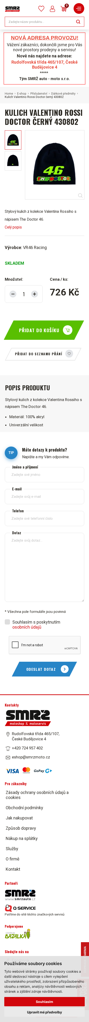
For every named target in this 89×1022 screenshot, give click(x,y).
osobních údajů (26, 627)
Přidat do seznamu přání (38, 353)
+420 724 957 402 (27, 748)
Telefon (18, 510)
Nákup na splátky (22, 838)
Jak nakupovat (19, 817)
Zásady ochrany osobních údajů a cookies (37, 795)
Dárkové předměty (63, 93)
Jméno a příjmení (25, 466)
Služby (12, 848)
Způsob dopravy (21, 828)
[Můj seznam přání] (41, 9)
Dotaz (16, 532)
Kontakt (13, 869)
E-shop (21, 93)
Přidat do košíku (39, 330)
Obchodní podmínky (24, 807)
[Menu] (79, 8)
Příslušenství (38, 93)
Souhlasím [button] (44, 1002)
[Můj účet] (52, 9)
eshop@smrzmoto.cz (31, 757)
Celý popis (13, 227)
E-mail (17, 488)
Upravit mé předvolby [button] (44, 1012)
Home (9, 93)
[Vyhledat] (78, 21)
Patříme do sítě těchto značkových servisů (34, 914)
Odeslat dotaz (41, 669)
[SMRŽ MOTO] (12, 9)
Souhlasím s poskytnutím (36, 625)
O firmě (12, 858)
